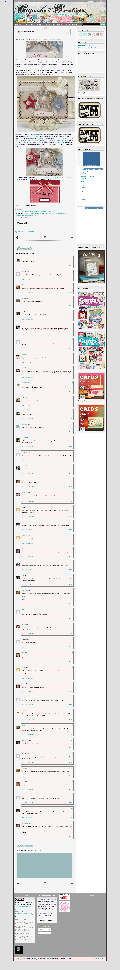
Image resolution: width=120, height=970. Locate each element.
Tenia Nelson (24, 411)
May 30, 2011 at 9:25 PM (27, 619)
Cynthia (23, 768)
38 (72, 781)
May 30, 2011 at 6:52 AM (27, 377)
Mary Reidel (24, 437)
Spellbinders (58, 39)
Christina (24, 624)
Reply (70, 265)
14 (72, 437)
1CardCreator (25, 424)
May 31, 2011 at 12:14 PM (28, 734)
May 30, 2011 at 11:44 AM (28, 473)
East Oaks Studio (86, 202)
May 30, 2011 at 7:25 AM (27, 405)
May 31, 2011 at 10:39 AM (28, 719)
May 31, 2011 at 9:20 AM (27, 705)
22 (72, 548)
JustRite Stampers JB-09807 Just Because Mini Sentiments (35, 211)
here (54, 920)
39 (72, 795)
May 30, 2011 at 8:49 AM (27, 446)
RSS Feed (95, 958)
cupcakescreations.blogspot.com (23, 913)
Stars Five (28, 136)
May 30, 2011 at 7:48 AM (27, 418)
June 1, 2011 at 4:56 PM (27, 817)
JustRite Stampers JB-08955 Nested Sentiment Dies (43, 213)
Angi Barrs (24, 382)
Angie (82, 181)
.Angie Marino (85, 172)
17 (72, 479)
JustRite (46, 39)
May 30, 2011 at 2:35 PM (27, 543)
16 (72, 465)
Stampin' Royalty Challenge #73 (53, 177)
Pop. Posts (89, 208)
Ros (22, 311)
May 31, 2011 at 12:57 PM (28, 762)
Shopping (95, 208)
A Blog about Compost (87, 176)
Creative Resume (30, 24)
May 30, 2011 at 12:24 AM (28, 279)
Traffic (101, 208)
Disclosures (60, 24)
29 (72, 652)
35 (72, 740)
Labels (94, 169)
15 (72, 452)
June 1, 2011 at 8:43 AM (27, 802)
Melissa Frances (52, 39)
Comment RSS (102, 958)
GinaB (23, 575)
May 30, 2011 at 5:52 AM (27, 362)
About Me (22, 24)
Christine (83, 197)
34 (72, 725)
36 (72, 753)
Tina (23, 507)
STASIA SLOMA (25, 548)
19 (72, 507)
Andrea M (24, 368)
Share (17, 232)
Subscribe (74, 24)
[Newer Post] (16, 238)
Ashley (23, 479)
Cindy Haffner (25, 740)
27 (72, 624)
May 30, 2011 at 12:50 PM (28, 501)
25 (72, 590)
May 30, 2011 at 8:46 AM (27, 432)
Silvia (23, 808)
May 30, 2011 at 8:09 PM (27, 584)
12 (72, 411)
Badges (54, 24)
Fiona (23, 284)
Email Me (67, 24)
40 (72, 808)
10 (72, 382)
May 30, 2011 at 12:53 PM (28, 516)
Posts (40, 930)
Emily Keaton (25, 465)
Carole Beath (25, 590)
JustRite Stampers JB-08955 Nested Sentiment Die (54, 140)
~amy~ (23, 397)
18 (72, 492)
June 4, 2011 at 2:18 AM (27, 837)
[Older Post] (72, 238)
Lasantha (48, 958)
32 (72, 697)
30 (72, 667)
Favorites (81, 169)
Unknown (24, 667)
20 (72, 522)
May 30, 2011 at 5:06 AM (27, 334)
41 (68, 31)
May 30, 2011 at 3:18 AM (27, 319)
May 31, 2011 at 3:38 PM (27, 789)
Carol (82, 185)
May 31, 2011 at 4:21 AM (27, 662)
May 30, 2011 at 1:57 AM (27, 306)
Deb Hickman (25, 535)
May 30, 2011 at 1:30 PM (27, 529)
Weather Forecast (88, 165)
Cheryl (83, 190)
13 (72, 424)
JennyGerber (24, 522)
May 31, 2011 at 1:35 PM (27, 776)
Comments (81, 208)
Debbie (23, 354)
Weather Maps (96, 165)
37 (72, 768)
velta (23, 609)
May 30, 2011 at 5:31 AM (27, 349)
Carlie (23, 781)
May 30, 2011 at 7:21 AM (27, 392)
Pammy (23, 683)
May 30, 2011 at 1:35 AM (27, 292)
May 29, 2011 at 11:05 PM (28, 266)
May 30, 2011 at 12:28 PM (28, 486)
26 (72, 609)
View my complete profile (87, 47)
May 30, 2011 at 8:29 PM (27, 604)
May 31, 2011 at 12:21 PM (28, 748)
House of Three (36, 959)
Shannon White (25, 823)
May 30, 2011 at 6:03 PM (27, 570)
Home (16, 24)
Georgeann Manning (26, 339)
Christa (83, 195)
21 (72, 535)
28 (72, 639)
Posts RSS (90, 1)
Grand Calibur (33, 215)
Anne (23, 710)
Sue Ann (23, 324)
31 (72, 683)
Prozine (36, 958)
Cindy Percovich (25, 562)
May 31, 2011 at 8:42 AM (27, 691)
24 (72, 575)
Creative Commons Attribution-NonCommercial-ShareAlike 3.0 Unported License (23, 907)
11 (72, 397)
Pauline (23, 652)
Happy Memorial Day (25, 31)
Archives (99, 169)
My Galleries (40, 24)
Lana (23, 258)
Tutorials (47, 24)
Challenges (88, 169)
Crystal (23, 298)
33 (72, 710)
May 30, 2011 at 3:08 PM (27, 556)
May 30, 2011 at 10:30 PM (28, 633)
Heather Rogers (25, 492)
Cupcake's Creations (19, 958)
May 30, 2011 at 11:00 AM (28, 460)
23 (72, 562)
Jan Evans (24, 725)
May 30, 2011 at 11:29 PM (28, 647)
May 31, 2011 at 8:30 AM (27, 678)
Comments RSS (101, 1)
